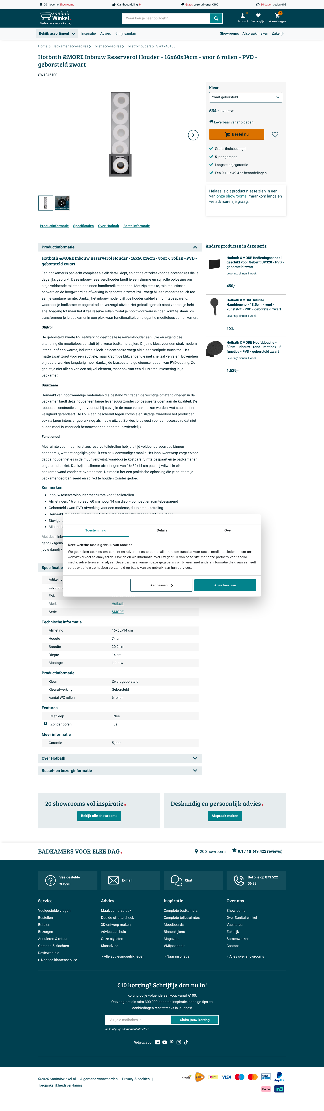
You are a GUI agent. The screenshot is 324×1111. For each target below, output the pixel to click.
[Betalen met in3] (279, 1088)
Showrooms (229, 33)
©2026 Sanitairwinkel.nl (57, 1079)
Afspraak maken (255, 33)
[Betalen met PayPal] (279, 1077)
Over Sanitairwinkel (242, 917)
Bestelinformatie (136, 226)
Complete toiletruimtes (182, 917)
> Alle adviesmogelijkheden (122, 956)
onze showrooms (231, 196)
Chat (188, 880)
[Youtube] (164, 1042)
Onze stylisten (112, 938)
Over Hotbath (108, 226)
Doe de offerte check (117, 917)
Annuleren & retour (52, 938)
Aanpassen (159, 585)
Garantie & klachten (53, 946)
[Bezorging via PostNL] (200, 1077)
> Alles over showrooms (245, 956)
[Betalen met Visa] (226, 1077)
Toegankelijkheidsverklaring (60, 1085)
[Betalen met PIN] (266, 1077)
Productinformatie (54, 226)
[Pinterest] (171, 1042)
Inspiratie (88, 33)
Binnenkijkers (174, 931)
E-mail (127, 880)
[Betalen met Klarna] (266, 1089)
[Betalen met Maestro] (239, 1077)
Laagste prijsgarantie (231, 165)
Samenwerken (238, 938)
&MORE (118, 612)
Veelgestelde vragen (69, 880)
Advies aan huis (113, 931)
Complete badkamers (180, 910)
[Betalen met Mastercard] (253, 1077)
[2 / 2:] (62, 203)
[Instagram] (178, 1042)
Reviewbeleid (48, 953)
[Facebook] (157, 1042)
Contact (233, 946)
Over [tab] (228, 530)
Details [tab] (162, 530)
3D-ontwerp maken (116, 924)
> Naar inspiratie (177, 956)
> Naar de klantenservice (57, 960)
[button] (275, 134)
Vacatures (234, 924)
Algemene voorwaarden (99, 1079)
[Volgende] (193, 135)
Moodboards (174, 924)
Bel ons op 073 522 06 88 (263, 880)
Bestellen (45, 917)
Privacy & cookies (136, 1079)
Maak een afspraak (116, 910)
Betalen (44, 924)
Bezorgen (45, 931)
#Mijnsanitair (174, 946)
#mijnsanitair (125, 33)
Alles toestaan (225, 585)
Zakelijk (278, 33)
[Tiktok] (185, 1042)
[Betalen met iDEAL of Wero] (213, 1077)
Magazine (171, 938)
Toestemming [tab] (95, 530)
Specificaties (83, 226)
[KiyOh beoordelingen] (187, 1077)
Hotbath (118, 603)
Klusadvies (109, 946)
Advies (105, 33)
